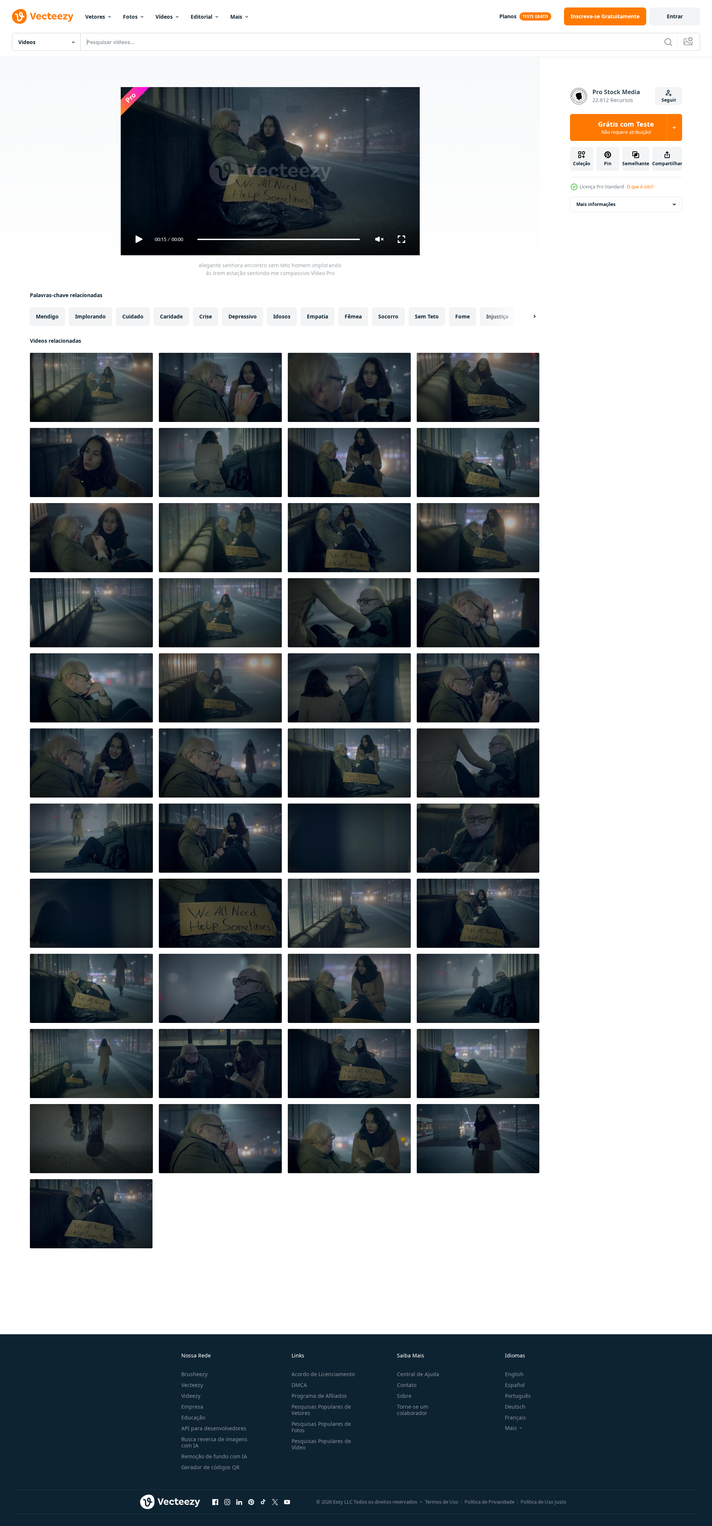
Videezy (190, 1395)
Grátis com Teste (626, 127)
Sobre (404, 1395)
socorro (388, 316)
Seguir (669, 100)
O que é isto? (640, 187)
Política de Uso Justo (543, 1501)
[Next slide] (528, 317)
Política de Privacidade (489, 1501)
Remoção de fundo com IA (214, 1456)
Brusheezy (194, 1374)
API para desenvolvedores (213, 1428)
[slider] (278, 239)
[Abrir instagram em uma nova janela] (227, 1502)
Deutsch (515, 1406)
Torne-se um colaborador (412, 1409)
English (514, 1374)
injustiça (497, 316)
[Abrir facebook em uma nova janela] (215, 1502)
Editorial (201, 16)
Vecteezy (192, 1384)
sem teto (427, 316)
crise (205, 316)
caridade (171, 316)
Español (515, 1384)
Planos (508, 16)
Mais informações (596, 204)
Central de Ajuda (418, 1374)
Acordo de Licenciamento (323, 1374)
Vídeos (164, 16)
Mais (236, 16)
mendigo (47, 316)
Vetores (95, 16)
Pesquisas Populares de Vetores (321, 1409)
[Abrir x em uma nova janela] (275, 1502)
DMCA (299, 1384)
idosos (281, 316)
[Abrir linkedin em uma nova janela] (239, 1502)
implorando (90, 316)
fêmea (353, 316)
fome (462, 316)
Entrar (675, 16)
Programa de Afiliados (319, 1395)
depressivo (242, 316)
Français (515, 1417)
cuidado (133, 316)
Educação (193, 1417)
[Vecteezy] (42, 16)
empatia (317, 316)
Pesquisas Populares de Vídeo (321, 1444)
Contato (406, 1384)
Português (518, 1395)
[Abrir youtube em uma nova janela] (287, 1502)
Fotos (130, 16)
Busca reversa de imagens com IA (214, 1442)
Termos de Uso (441, 1501)
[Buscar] (668, 41)
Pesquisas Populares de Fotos (321, 1427)
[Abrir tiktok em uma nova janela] (263, 1502)
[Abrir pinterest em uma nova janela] (251, 1502)
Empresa (192, 1406)
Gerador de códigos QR (210, 1467)
